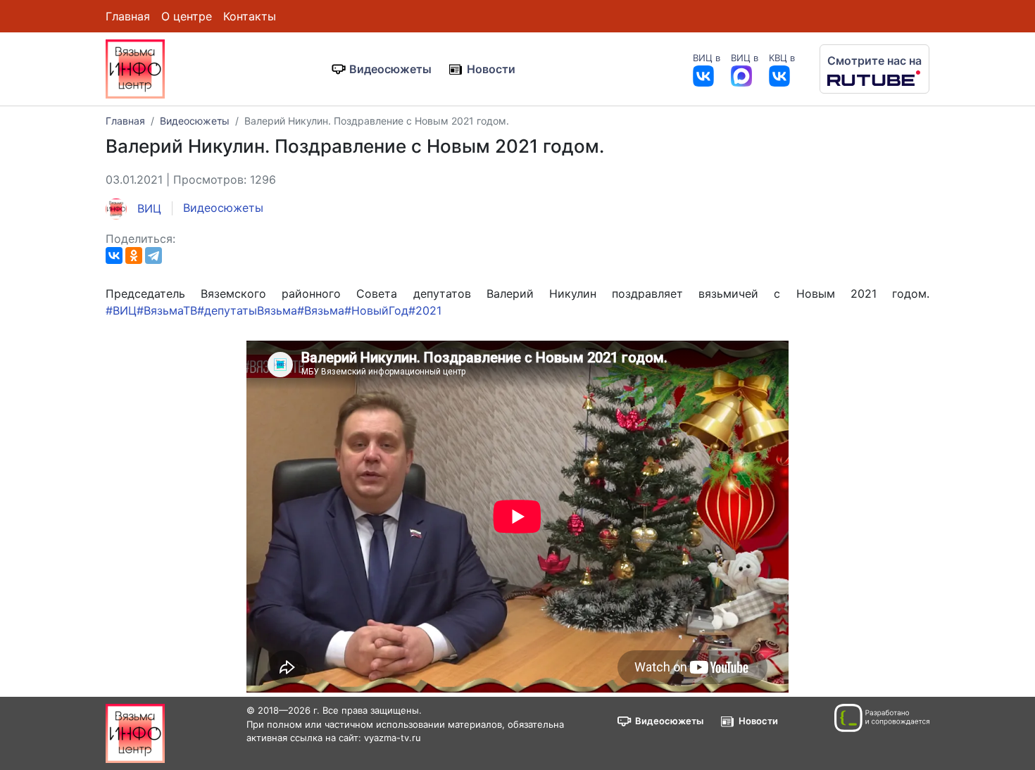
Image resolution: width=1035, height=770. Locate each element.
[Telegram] (153, 255)
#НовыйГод (376, 310)
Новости (491, 69)
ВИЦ (147, 208)
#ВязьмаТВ (167, 310)
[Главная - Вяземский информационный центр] (135, 68)
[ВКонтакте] (114, 255)
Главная (128, 16)
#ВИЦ (121, 310)
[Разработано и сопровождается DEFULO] (881, 718)
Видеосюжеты (390, 69)
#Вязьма (320, 310)
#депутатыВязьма (247, 310)
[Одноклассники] (133, 255)
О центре (186, 16)
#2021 (424, 310)
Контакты (249, 16)
